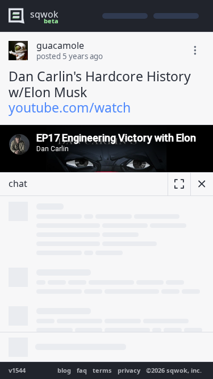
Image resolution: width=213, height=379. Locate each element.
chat (18, 183)
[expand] (179, 184)
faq (82, 370)
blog (64, 370)
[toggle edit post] (194, 50)
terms (102, 370)
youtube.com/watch (70, 107)
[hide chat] (201, 184)
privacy (129, 370)
